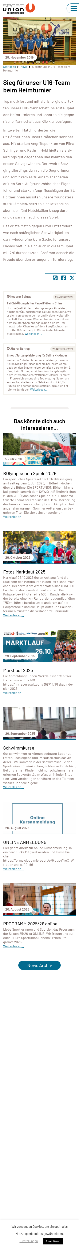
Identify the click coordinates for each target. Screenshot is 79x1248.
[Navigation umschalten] (73, 8)
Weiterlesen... (39, 389)
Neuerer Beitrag (20, 296)
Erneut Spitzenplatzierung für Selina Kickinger (37, 355)
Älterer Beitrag (20, 348)
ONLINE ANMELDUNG (25, 842)
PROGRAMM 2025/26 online (30, 923)
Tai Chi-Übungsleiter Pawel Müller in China (34, 303)
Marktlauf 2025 (18, 670)
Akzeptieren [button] (53, 1241)
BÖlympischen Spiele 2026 (29, 473)
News (23, 66)
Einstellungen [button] (29, 1241)
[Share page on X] (72, 278)
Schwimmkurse (18, 747)
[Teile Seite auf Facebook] (63, 278)
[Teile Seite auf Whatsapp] (55, 278)
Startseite (9, 66)
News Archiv (39, 965)
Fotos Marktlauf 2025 (24, 571)
